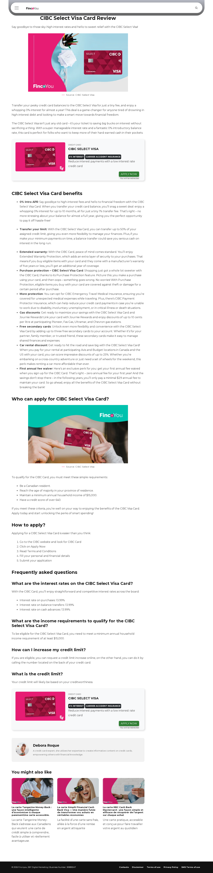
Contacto (124, 867)
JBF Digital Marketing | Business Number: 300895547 (52, 867)
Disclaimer (138, 867)
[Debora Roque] (22, 754)
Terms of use (153, 867)
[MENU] (17, 7)
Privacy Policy (171, 867)
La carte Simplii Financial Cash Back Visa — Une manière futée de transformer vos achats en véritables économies (77, 818)
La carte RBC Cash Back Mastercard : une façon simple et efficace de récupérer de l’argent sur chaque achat (123, 818)
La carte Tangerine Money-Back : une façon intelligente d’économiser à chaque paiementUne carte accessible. (32, 824)
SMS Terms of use (190, 867)
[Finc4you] (32, 9)
